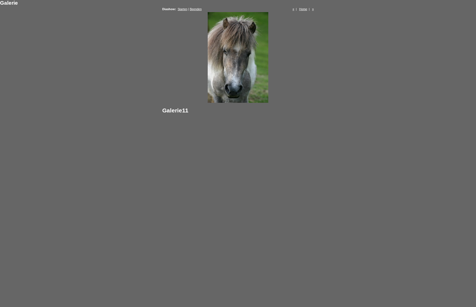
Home (303, 9)
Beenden (196, 9)
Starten (182, 9)
